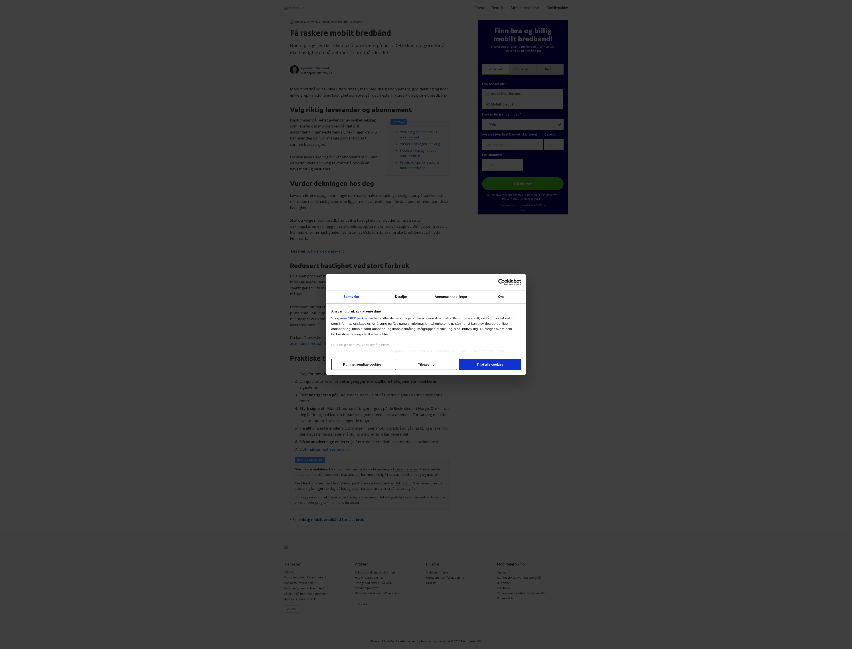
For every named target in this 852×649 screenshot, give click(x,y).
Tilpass (423, 364)
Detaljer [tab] (401, 297)
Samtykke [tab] (351, 297)
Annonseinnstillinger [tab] (451, 297)
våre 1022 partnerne (356, 318)
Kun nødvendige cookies (362, 364)
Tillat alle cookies (490, 364)
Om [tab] (501, 297)
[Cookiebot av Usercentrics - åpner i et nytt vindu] (501, 282)
